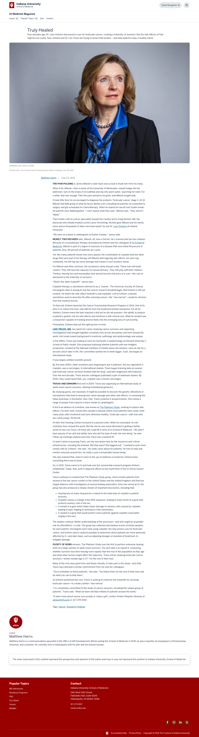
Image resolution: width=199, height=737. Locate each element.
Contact (49, 18)
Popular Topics (27, 18)
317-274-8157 (76, 704)
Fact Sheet (14, 700)
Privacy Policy (135, 733)
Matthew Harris (48, 177)
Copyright (147, 733)
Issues (12, 18)
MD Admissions (16, 688)
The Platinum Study (110, 407)
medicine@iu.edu (78, 708)
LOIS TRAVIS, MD (62, 329)
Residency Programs (18, 692)
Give (42, 18)
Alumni (12, 704)
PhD (11, 696)
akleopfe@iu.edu (61, 599)
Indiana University (182, 733)
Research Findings (76, 606)
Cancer (62, 606)
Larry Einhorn (120, 226)
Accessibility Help (119, 733)
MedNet (12, 708)
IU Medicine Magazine (22, 13)
